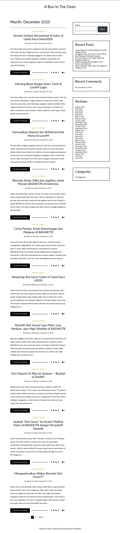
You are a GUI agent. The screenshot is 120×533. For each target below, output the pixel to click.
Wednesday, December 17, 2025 (42, 285)
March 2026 (79, 117)
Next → (41, 517)
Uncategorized (38, 31)
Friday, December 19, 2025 (42, 188)
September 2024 (81, 152)
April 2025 (79, 138)
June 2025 (79, 134)
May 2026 (79, 113)
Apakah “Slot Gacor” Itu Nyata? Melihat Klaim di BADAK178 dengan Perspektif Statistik (38, 425)
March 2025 (79, 140)
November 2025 (81, 125)
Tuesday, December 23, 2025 (42, 92)
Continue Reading (20, 72)
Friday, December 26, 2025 (43, 43)
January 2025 (80, 144)
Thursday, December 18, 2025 (43, 236)
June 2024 (79, 158)
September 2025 (81, 129)
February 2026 (80, 119)
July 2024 (78, 156)
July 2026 (78, 109)
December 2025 (81, 123)
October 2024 (80, 150)
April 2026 (79, 115)
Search (77, 25)
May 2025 (79, 136)
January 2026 (80, 121)
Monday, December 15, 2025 (42, 381)
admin (29, 43)
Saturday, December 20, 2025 (43, 140)
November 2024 (81, 148)
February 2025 (80, 142)
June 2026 (79, 111)
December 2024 (81, 146)
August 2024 (79, 154)
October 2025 (80, 127)
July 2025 (78, 132)
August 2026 (79, 107)
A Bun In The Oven (60, 7)
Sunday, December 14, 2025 (42, 433)
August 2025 (79, 131)
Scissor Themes (52, 529)
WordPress (77, 529)
